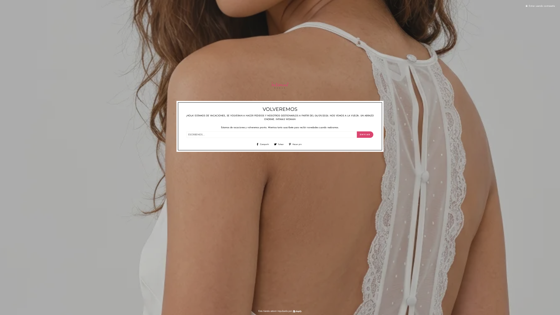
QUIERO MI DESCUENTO (531, 294)
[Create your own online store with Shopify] (297, 311)
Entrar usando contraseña (542, 6)
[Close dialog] (553, 245)
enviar (365, 134)
